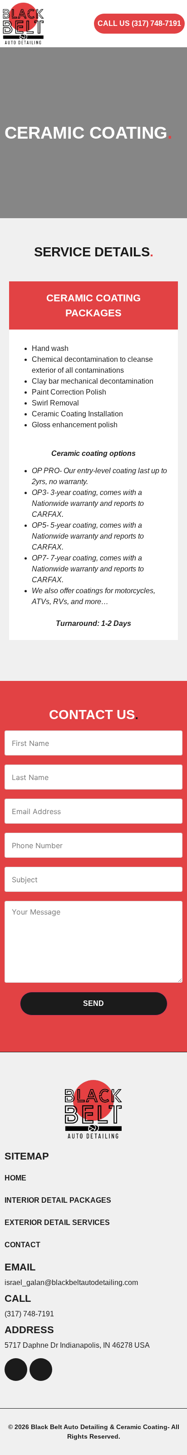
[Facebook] (16, 1369)
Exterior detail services (57, 1222)
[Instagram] (41, 1369)
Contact (22, 1245)
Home (15, 1178)
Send (93, 1003)
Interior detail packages (58, 1200)
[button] (85, 23)
